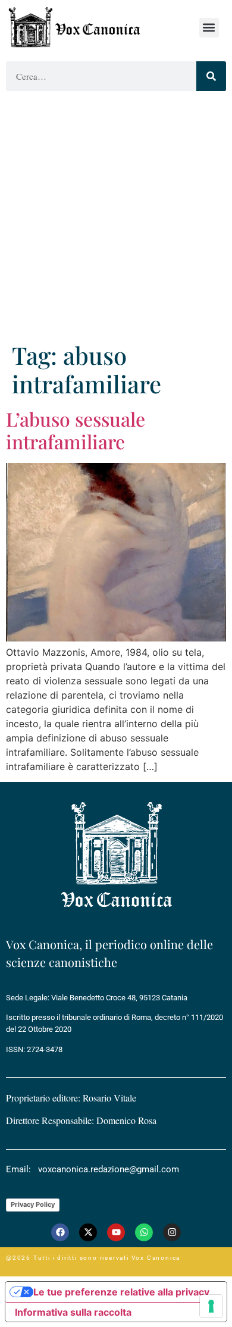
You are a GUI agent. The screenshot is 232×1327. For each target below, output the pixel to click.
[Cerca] (211, 76)
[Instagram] (172, 1232)
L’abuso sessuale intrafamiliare (75, 430)
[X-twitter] (88, 1232)
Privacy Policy (33, 1204)
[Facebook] (60, 1232)
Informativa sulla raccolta (73, 1312)
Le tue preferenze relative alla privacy (121, 1292)
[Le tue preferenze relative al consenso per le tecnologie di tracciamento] (211, 1306)
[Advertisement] (116, 219)
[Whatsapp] (144, 1232)
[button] (209, 27)
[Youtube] (116, 1232)
